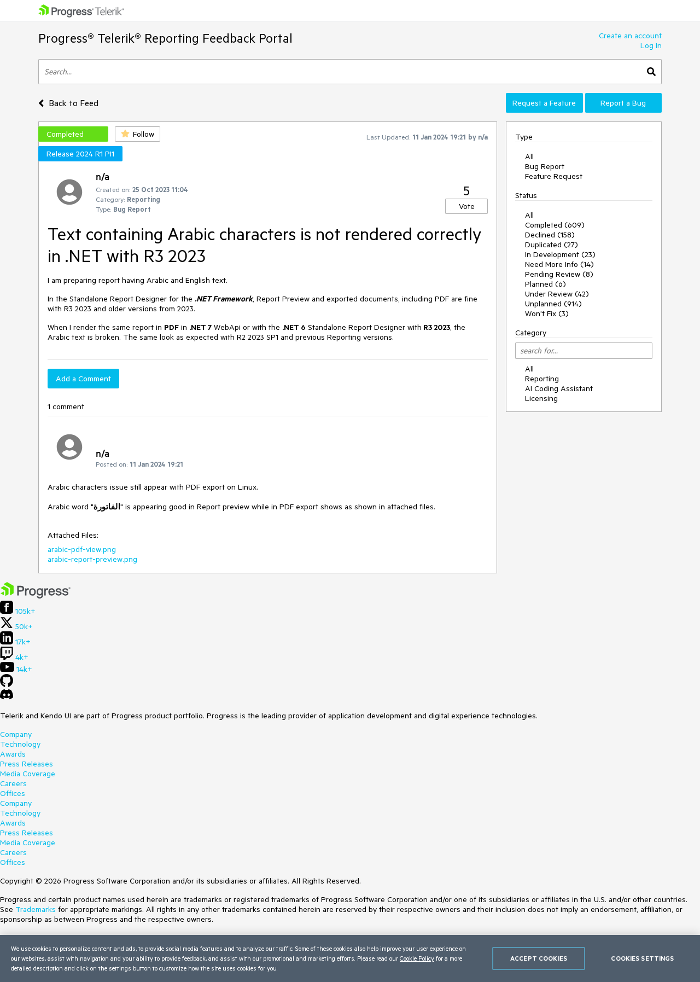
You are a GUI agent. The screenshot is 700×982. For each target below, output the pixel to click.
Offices (12, 793)
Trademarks (35, 909)
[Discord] (6, 697)
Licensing (541, 398)
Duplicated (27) (551, 244)
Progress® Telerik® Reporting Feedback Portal (165, 38)
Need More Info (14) (559, 264)
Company (16, 734)
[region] (350, 958)
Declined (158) (550, 235)
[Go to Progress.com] (35, 596)
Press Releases (26, 764)
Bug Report (544, 166)
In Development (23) (560, 254)
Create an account (630, 35)
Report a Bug (623, 103)
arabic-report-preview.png (92, 559)
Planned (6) (545, 284)
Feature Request (553, 176)
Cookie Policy (417, 958)
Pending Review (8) (559, 274)
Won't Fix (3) (547, 313)
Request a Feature (544, 103)
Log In (651, 45)
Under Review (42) (557, 294)
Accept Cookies (538, 958)
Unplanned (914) (553, 304)
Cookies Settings (642, 958)
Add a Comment (83, 378)
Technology (20, 744)
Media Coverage (27, 773)
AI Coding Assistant (559, 388)
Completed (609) (555, 225)
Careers (13, 783)
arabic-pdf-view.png (82, 549)
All (529, 156)
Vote (467, 206)
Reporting (542, 378)
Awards (13, 754)
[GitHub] (6, 684)
